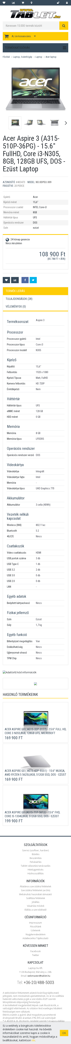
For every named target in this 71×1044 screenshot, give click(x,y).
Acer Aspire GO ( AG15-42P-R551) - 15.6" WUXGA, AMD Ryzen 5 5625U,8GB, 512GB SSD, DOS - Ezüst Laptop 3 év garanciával (35, 774)
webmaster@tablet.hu (38, 975)
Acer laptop (51, 56)
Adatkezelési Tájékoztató (35, 938)
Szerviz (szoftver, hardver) (35, 850)
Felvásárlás (35, 862)
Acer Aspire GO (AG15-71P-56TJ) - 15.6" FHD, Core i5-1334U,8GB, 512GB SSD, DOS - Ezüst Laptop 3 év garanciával (32, 816)
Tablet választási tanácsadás (35, 865)
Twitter (35, 955)
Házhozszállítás (35, 873)
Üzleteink (35, 930)
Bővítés (35, 854)
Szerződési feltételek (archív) (35, 890)
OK (64, 1033)
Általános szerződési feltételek (35, 886)
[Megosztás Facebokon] (25, 280)
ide (33, 1040)
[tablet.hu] (35, 13)
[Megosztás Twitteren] (33, 280)
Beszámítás (36, 858)
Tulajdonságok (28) (19, 299)
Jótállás (35, 902)
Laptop (39, 56)
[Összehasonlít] (15, 280)
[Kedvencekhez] (6, 280)
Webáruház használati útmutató (35, 894)
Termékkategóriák (17, 47)
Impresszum (35, 922)
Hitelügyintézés (35, 869)
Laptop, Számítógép (22, 56)
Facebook (35, 951)
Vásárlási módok (35, 905)
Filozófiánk (35, 926)
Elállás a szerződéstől (35, 909)
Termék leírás (15, 291)
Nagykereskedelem (36, 934)
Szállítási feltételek (35, 898)
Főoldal (6, 56)
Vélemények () (16, 306)
